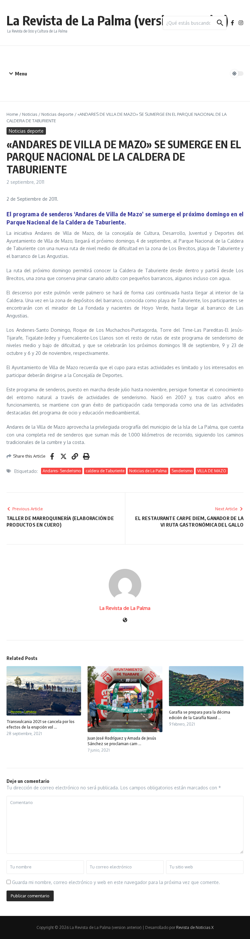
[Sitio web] (125, 620)
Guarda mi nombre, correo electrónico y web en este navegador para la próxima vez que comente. (116, 882)
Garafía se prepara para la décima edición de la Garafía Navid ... (199, 714)
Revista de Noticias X (195, 927)
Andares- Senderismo (62, 470)
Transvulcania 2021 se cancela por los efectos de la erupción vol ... (41, 724)
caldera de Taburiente (105, 470)
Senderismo (182, 470)
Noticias (29, 114)
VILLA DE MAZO (211, 470)
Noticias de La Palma (148, 470)
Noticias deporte (57, 114)
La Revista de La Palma (125, 608)
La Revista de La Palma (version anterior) (118, 20)
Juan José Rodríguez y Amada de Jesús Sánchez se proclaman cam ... (122, 740)
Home (12, 114)
